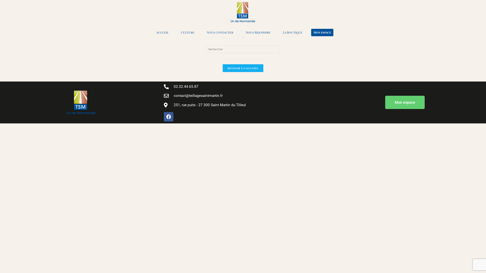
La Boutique (292, 32)
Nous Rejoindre (258, 32)
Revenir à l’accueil (243, 68)
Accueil (162, 32)
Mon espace (322, 32)
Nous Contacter (220, 32)
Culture (187, 32)
